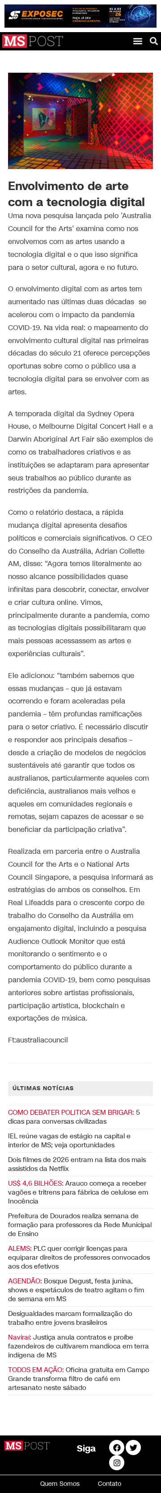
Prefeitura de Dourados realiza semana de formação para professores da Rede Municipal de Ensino (80, 1225)
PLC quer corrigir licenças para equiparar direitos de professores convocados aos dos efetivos (79, 1257)
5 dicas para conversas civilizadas (74, 1117)
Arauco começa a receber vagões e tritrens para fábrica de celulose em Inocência (78, 1192)
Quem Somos (60, 1484)
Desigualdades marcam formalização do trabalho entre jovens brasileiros (70, 1318)
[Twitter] (133, 1447)
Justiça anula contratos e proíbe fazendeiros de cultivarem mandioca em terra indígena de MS (78, 1346)
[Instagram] (116, 1462)
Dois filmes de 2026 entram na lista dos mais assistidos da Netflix (77, 1164)
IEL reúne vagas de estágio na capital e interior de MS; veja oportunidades (69, 1141)
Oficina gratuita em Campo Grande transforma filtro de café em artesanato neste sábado (78, 1378)
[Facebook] (116, 1447)
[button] (137, 40)
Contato (109, 1484)
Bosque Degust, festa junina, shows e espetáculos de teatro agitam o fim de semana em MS (76, 1290)
